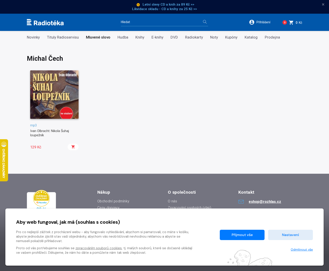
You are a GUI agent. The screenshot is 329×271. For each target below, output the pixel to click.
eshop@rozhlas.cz (265, 201)
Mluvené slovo (98, 37)
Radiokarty (194, 37)
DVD (174, 37)
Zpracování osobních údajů (189, 208)
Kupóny (231, 37)
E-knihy (157, 37)
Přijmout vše (242, 234)
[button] (262, 22)
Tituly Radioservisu (63, 37)
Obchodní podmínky (113, 201)
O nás (172, 201)
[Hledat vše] (204, 22)
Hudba (123, 37)
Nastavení (290, 234)
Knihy (139, 37)
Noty (214, 37)
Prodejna (272, 37)
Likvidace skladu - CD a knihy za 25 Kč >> (164, 9)
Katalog (251, 37)
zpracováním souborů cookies (98, 248)
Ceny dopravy (108, 208)
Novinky (33, 37)
